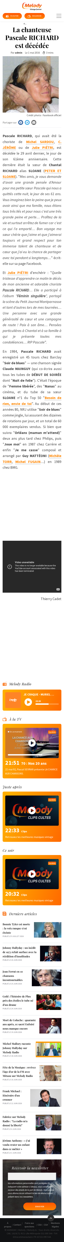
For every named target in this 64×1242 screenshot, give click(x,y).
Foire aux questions (29, 1225)
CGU (40, 1224)
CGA (46, 1224)
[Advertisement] (32, 503)
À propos (7, 1225)
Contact (17, 1224)
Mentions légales (55, 1225)
